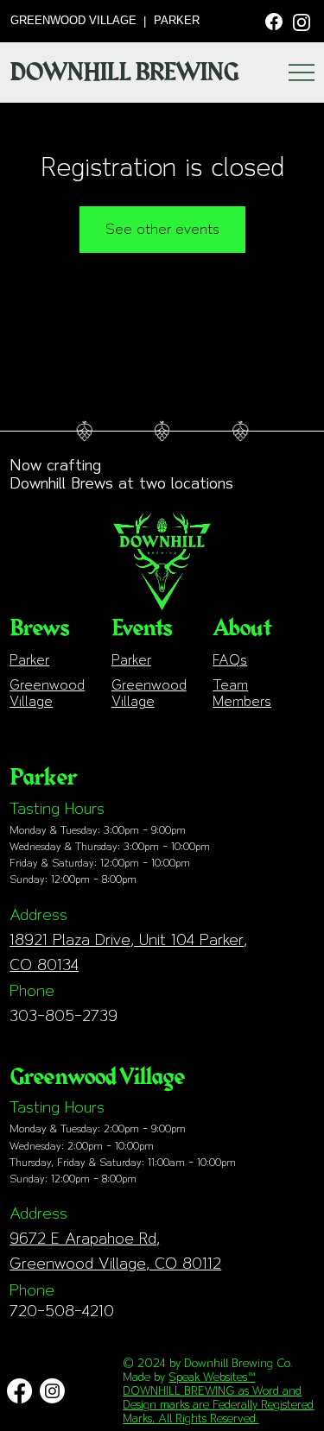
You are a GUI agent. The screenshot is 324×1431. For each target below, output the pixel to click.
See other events (162, 229)
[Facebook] (274, 20)
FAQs (230, 660)
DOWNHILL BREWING (124, 72)
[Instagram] (301, 21)
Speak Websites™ (211, 1377)
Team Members (242, 693)
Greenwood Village (47, 693)
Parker (29, 660)
